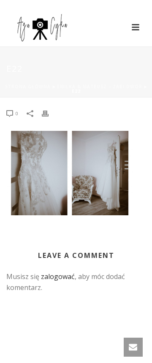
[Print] (49, 113)
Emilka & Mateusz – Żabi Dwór (99, 86)
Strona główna (28, 86)
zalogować (58, 276)
